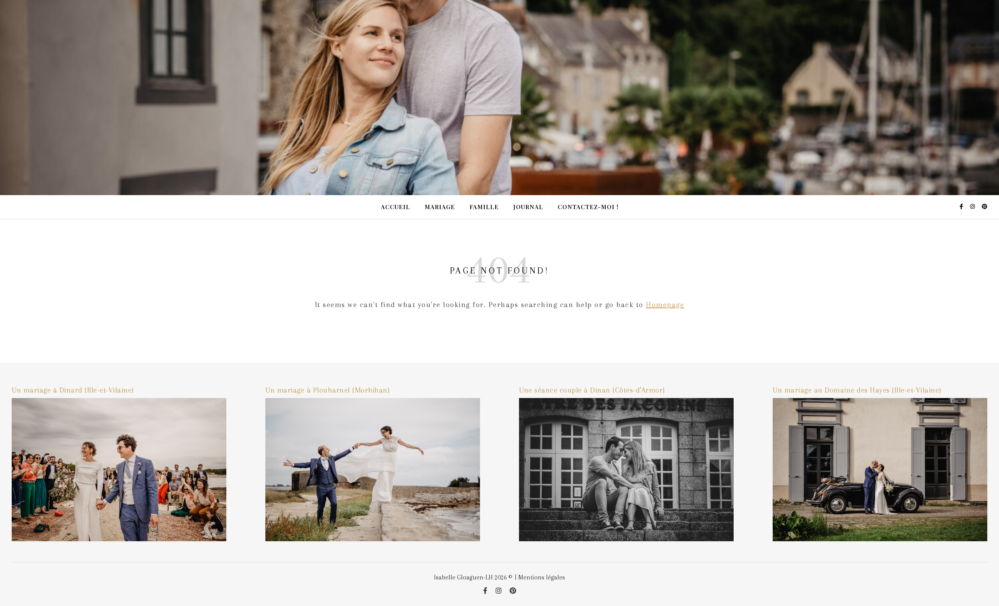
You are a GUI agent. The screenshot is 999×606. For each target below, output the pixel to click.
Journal (528, 207)
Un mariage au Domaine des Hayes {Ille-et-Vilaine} (857, 390)
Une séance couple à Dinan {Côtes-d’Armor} (592, 390)
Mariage (440, 207)
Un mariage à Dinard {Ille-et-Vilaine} (73, 390)
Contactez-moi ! (588, 207)
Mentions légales (541, 577)
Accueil (395, 207)
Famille (484, 207)
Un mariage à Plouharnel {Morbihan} (327, 390)
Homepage (665, 304)
